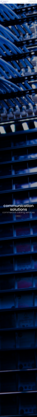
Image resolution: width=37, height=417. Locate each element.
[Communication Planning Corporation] (6, 2)
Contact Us (34, 2)
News (29, 2)
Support (26, 2)
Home (21, 2)
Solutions (23, 2)
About (31, 2)
